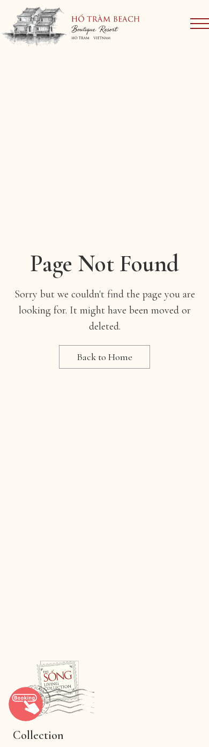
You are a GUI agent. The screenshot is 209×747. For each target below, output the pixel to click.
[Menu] (199, 23)
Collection (38, 735)
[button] (26, 704)
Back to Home (104, 357)
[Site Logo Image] (71, 25)
